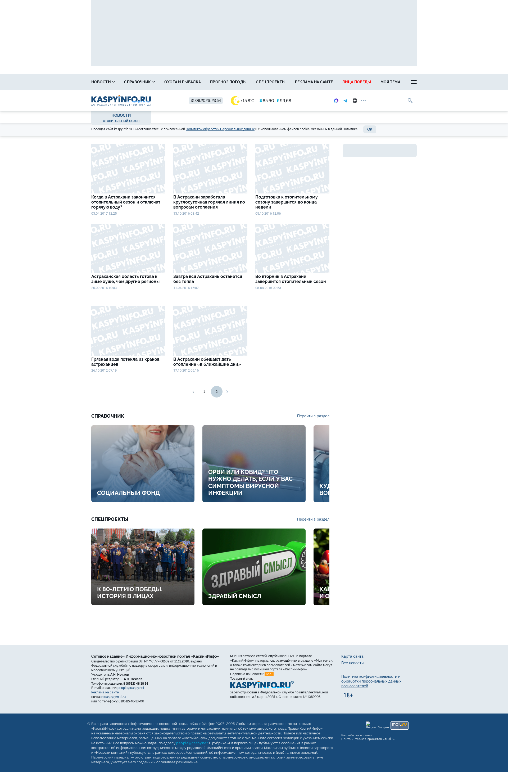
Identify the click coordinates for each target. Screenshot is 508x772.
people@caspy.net (130, 688)
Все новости (352, 663)
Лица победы (356, 82)
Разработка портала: (368, 737)
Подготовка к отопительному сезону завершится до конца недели (286, 202)
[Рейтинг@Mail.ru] (400, 725)
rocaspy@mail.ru (113, 697)
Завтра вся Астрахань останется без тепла (207, 279)
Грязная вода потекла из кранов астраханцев (125, 362)
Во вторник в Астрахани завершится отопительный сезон (290, 279)
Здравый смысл (234, 596)
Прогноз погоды (228, 82)
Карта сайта (352, 656)
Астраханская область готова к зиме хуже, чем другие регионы (125, 279)
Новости (101, 82)
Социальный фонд (128, 492)
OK (369, 129)
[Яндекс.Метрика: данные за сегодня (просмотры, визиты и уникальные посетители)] (377, 725)
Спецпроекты (270, 82)
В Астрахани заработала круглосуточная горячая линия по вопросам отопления (209, 202)
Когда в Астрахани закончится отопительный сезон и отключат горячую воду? (125, 202)
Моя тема (390, 82)
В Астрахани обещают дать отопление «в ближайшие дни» (207, 362)
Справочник (138, 82)
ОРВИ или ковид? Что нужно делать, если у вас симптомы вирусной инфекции (250, 482)
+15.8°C (247, 100)
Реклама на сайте (314, 82)
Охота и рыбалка (182, 82)
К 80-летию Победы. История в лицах (129, 592)
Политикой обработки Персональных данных (220, 129)
